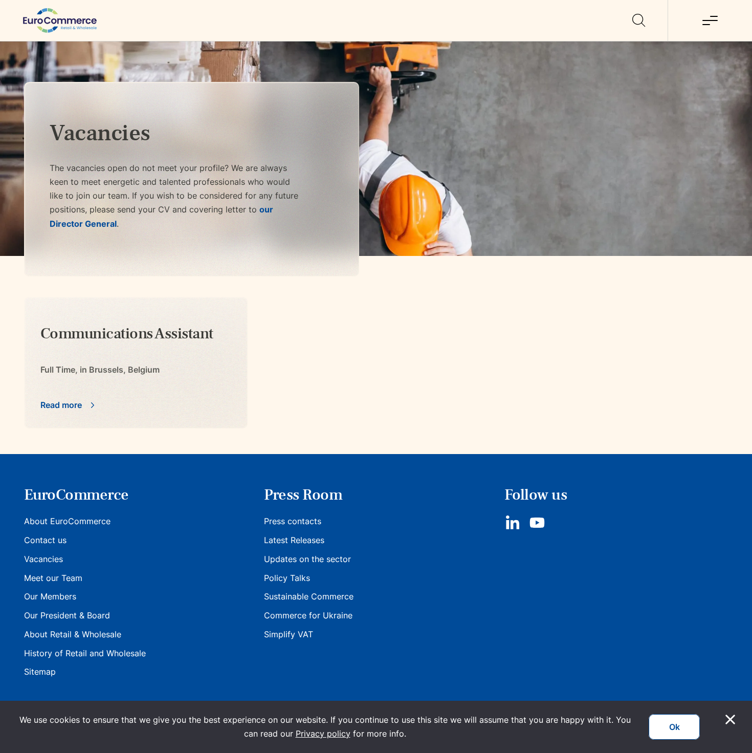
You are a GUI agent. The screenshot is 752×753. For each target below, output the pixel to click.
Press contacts (292, 521)
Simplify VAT (288, 634)
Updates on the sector (307, 559)
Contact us (45, 540)
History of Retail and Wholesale (85, 653)
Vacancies (43, 559)
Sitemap (40, 671)
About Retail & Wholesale (72, 634)
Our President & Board (67, 615)
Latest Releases (294, 540)
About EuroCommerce (67, 521)
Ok (674, 727)
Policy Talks (287, 578)
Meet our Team (53, 578)
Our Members (50, 596)
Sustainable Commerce (308, 596)
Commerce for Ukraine (308, 615)
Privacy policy (323, 733)
